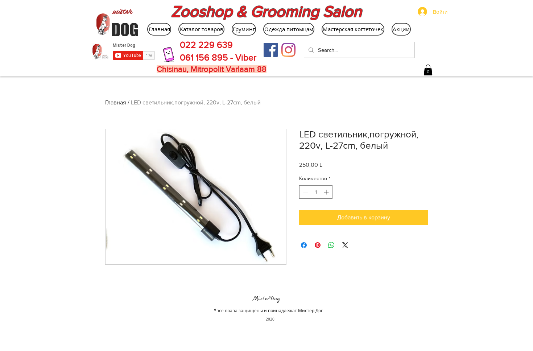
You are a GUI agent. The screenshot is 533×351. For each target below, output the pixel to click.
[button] (428, 70)
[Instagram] (288, 50)
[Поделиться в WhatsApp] (331, 245)
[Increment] (326, 192)
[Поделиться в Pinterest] (317, 245)
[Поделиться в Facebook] (303, 245)
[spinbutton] (315, 192)
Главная (115, 102)
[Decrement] (304, 192)
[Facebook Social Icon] (271, 50)
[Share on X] (345, 245)
